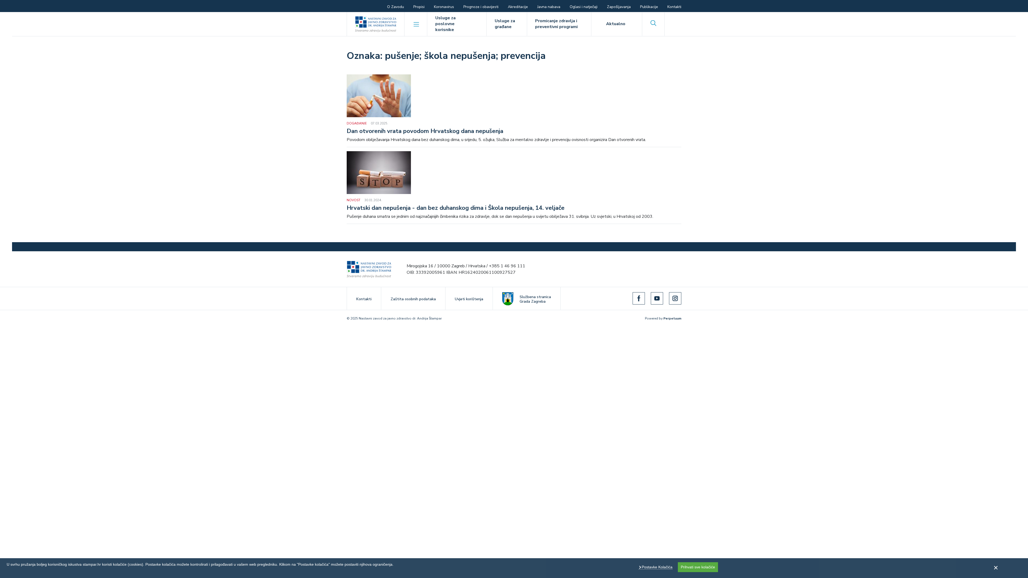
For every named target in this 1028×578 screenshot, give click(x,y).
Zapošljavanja (619, 6)
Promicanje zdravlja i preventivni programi (556, 24)
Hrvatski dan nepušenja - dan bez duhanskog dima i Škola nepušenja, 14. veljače (456, 208)
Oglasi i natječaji (584, 6)
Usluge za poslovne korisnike (445, 24)
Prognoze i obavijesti (480, 6)
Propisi (419, 6)
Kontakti (674, 6)
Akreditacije (518, 6)
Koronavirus (444, 6)
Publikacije (649, 6)
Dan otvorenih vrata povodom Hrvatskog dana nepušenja (425, 131)
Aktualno (615, 24)
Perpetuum (672, 318)
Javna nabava (548, 6)
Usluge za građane (505, 24)
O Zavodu (395, 6)
